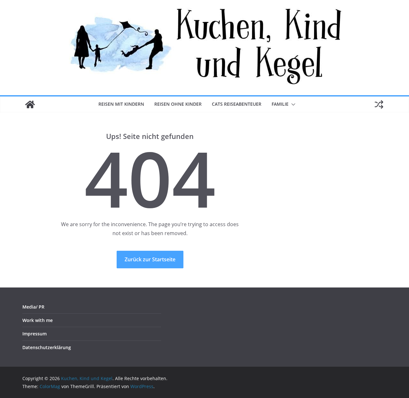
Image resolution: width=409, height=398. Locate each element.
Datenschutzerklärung (46, 347)
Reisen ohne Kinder (178, 104)
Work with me (37, 320)
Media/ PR (33, 307)
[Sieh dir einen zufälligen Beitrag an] (379, 104)
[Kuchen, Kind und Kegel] (30, 104)
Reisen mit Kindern (121, 104)
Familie (280, 104)
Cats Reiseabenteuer (236, 104)
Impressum (34, 334)
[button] (292, 104)
